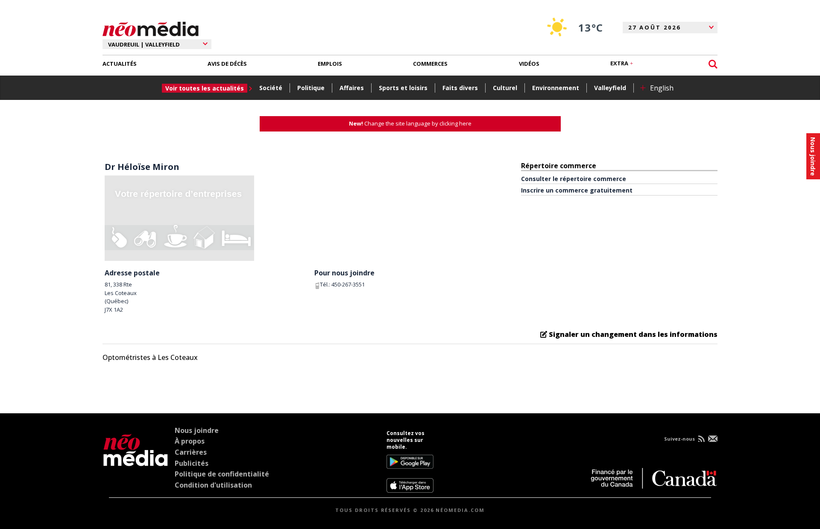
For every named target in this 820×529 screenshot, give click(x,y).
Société (270, 88)
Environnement (555, 88)
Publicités (191, 463)
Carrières (191, 452)
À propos (190, 441)
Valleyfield (610, 88)
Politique (311, 88)
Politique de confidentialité (222, 474)
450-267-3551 (348, 284)
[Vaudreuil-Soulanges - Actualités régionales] (150, 28)
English (662, 88)
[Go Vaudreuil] (135, 461)
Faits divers (460, 88)
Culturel (505, 88)
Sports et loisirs (403, 88)
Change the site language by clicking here (410, 123)
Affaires (352, 88)
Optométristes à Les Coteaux (150, 357)
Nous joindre (197, 430)
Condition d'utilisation (213, 485)
